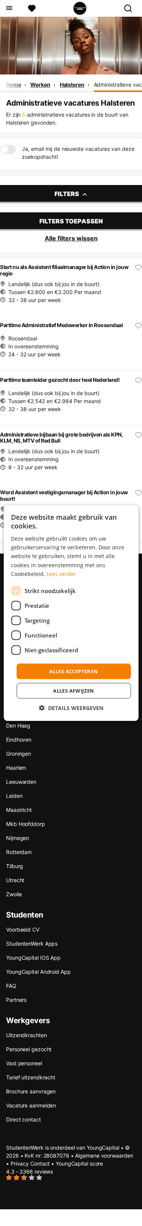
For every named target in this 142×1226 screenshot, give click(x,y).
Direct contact (23, 1119)
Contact (40, 1163)
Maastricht (19, 810)
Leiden (14, 796)
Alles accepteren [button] (73, 671)
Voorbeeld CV (22, 929)
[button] (71, 708)
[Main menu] (9, 8)
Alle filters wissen (71, 238)
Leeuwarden (21, 781)
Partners (16, 1000)
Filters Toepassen (71, 221)
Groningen (18, 753)
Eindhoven (18, 739)
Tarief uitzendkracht (30, 1077)
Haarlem (16, 767)
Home (13, 84)
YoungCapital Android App (38, 971)
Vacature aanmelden (31, 1105)
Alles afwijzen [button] (73, 690)
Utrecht (15, 880)
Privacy (20, 1163)
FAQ (11, 985)
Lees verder (61, 573)
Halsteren (72, 84)
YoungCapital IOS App (33, 957)
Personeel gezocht (28, 1049)
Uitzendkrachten (26, 1035)
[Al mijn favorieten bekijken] (32, 8)
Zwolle (14, 894)
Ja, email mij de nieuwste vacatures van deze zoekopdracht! (78, 153)
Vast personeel (24, 1063)
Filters (67, 194)
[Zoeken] (131, 8)
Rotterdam (19, 852)
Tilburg (14, 866)
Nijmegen (17, 838)
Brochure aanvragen (31, 1091)
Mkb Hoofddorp (25, 824)
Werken (40, 84)
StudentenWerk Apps (32, 943)
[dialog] (70, 613)
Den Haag (18, 725)
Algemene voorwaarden (104, 1155)
